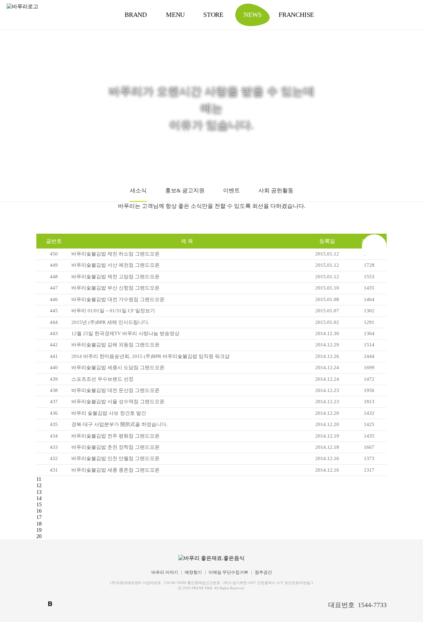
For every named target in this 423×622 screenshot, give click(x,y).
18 (39, 523)
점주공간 (263, 572)
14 (39, 498)
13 (39, 492)
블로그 (50, 604)
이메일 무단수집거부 (228, 572)
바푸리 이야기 (164, 572)
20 (39, 536)
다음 (374, 246)
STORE (213, 14)
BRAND (136, 14)
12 (39, 485)
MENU (175, 14)
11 (38, 479)
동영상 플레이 (408, 607)
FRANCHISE (296, 14)
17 (39, 517)
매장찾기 (193, 572)
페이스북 (39, 604)
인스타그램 (61, 604)
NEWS (253, 14)
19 (39, 530)
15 (39, 504)
